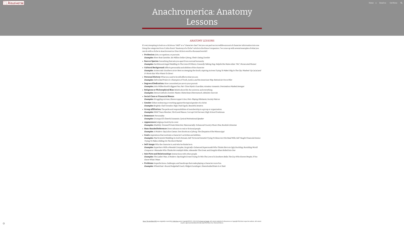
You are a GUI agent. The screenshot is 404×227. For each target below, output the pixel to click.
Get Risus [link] (393, 3)
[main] (202, 18)
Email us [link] (382, 3)
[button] (401, 2)
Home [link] (371, 3)
